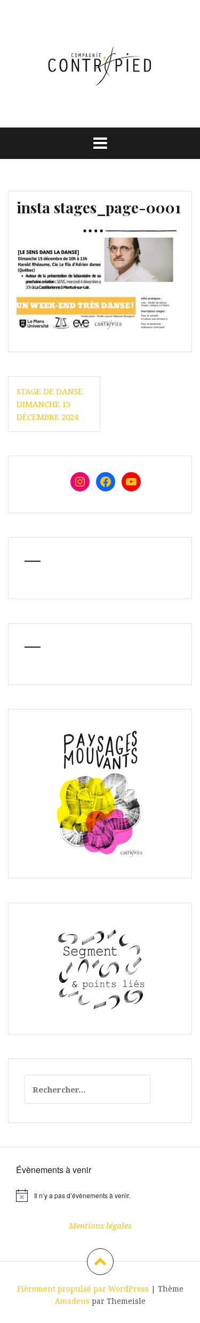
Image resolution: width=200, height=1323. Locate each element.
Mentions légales (100, 1225)
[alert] (100, 1195)
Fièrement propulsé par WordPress (83, 1289)
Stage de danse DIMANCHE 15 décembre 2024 (50, 404)
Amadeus (72, 1301)
